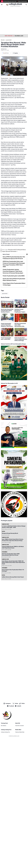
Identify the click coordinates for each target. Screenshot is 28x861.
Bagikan (16, 53)
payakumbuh (4, 293)
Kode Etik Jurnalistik (19, 725)
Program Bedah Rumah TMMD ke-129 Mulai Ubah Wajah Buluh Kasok (13, 547)
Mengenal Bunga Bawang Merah (10, 533)
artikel (3, 531)
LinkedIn (19, 706)
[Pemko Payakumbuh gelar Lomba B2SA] (7, 332)
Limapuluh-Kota (5, 524)
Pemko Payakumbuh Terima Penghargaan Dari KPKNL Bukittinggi (21, 339)
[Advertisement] (14, 14)
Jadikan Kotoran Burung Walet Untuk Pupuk (13, 577)
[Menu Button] (1, 4)
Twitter (16, 703)
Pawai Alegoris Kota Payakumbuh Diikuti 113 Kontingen (14, 284)
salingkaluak (15, 3)
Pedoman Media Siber (19, 732)
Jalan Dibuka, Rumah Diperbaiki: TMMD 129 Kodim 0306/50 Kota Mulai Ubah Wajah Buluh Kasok (13, 562)
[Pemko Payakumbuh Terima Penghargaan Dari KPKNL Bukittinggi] (21, 332)
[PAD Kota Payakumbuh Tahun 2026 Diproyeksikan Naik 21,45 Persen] (21, 318)
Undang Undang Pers (5, 732)
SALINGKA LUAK (19, 35)
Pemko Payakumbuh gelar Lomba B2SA (14, 275)
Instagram (8, 703)
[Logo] (14, 714)
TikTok (23, 703)
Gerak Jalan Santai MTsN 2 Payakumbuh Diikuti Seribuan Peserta (14, 279)
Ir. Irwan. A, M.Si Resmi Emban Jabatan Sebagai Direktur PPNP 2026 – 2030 (13, 526)
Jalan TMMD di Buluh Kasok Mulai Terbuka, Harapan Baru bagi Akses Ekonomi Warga (12, 540)
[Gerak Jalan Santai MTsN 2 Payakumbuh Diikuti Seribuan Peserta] (7, 303)
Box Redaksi (3, 725)
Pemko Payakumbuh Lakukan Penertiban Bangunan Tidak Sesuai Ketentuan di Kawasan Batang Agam (13, 271)
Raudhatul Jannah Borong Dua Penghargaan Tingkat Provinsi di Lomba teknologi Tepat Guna (20, 311)
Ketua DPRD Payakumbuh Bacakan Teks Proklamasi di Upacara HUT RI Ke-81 (14, 257)
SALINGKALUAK (15, 736)
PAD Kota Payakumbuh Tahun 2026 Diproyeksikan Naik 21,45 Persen (20, 325)
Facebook (11, 706)
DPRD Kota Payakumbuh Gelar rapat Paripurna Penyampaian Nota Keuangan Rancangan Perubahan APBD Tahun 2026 (14, 264)
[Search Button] (26, 4)
